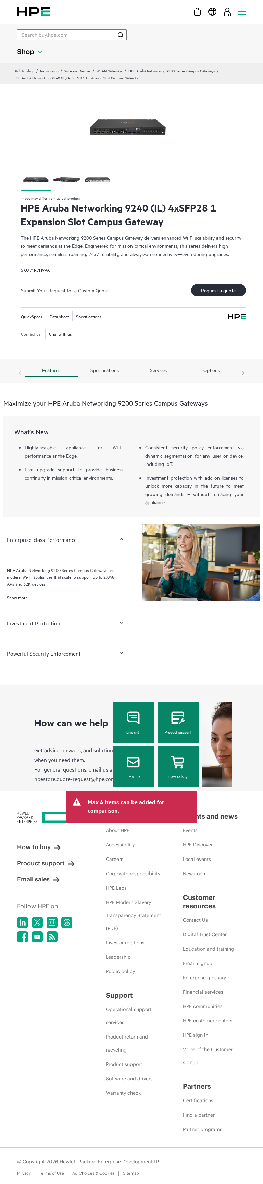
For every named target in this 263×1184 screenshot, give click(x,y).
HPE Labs (116, 888)
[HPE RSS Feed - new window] (52, 936)
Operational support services (128, 1016)
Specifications (89, 316)
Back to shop (24, 70)
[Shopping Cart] (197, 11)
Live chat (133, 732)
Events (190, 830)
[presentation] (242, 373)
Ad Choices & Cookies (93, 1173)
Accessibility (120, 845)
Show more (17, 597)
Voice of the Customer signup (208, 1056)
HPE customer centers (208, 1021)
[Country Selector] (212, 11)
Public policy (120, 971)
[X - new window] (37, 922)
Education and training (208, 949)
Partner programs (202, 1129)
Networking (49, 70)
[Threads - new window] (66, 922)
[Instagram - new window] (52, 922)
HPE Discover (198, 845)
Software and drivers (129, 1078)
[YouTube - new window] (37, 936)
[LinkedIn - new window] (22, 922)
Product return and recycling (127, 1043)
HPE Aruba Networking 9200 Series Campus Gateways (171, 70)
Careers (114, 859)
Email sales (33, 879)
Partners (197, 1086)
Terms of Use (51, 1173)
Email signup (197, 963)
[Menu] (242, 11)
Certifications (198, 1100)
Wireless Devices (77, 70)
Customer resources (199, 901)
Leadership (118, 957)
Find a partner (199, 1115)
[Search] (120, 34)
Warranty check (123, 1093)
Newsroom (195, 873)
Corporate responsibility (133, 873)
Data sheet (59, 316)
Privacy (24, 1173)
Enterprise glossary (204, 978)
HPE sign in (195, 1035)
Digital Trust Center (205, 934)
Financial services (203, 992)
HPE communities (203, 1006)
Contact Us (195, 920)
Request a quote (218, 290)
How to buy (177, 776)
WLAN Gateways (110, 70)
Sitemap (131, 1173)
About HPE (117, 830)
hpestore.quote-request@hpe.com (74, 778)
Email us (133, 776)
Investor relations (125, 943)
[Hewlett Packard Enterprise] (33, 11)
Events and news (210, 816)
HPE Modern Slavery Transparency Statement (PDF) (133, 915)
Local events (197, 859)
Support (119, 995)
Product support (178, 732)
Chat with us (60, 334)
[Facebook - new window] (22, 936)
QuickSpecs (31, 316)
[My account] (227, 11)
